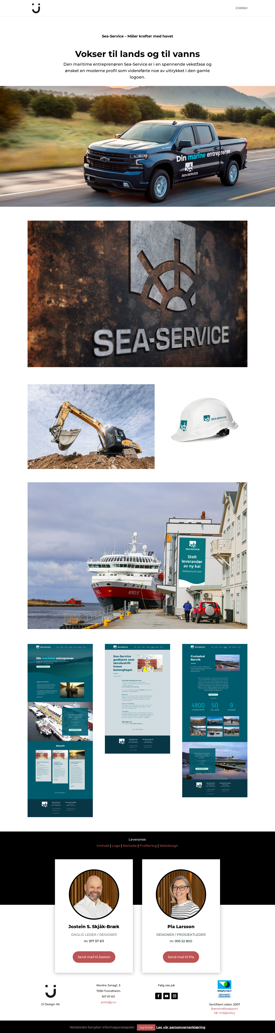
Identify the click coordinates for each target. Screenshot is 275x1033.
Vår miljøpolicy (224, 1013)
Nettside (130, 846)
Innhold (103, 846)
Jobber (241, 8)
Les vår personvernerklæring (180, 1027)
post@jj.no (108, 1002)
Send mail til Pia (181, 957)
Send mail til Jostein (94, 957)
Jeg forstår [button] (146, 1027)
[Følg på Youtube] (166, 996)
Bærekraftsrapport (224, 1008)
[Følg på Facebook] (158, 996)
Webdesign (168, 846)
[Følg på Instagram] (174, 996)
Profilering (148, 846)
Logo (116, 846)
